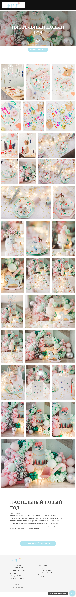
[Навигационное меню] (73, 5)
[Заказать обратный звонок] (72, 593)
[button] (38, 50)
